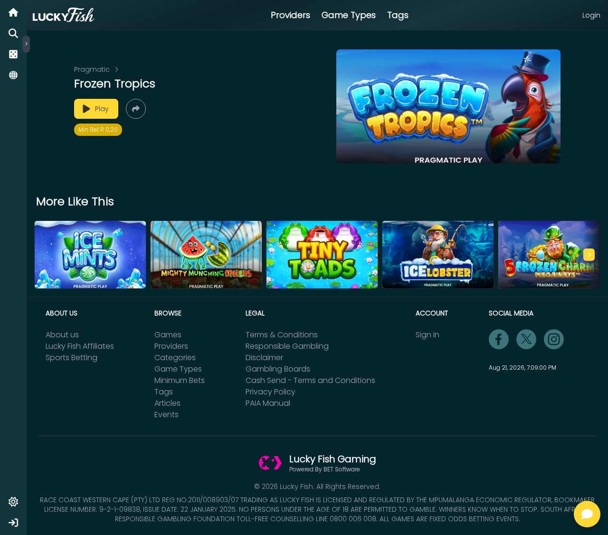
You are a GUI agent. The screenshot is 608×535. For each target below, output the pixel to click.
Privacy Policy (270, 391)
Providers (290, 15)
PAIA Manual (268, 403)
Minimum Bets (179, 380)
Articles (167, 403)
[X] (526, 339)
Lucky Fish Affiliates (80, 346)
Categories (175, 357)
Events (166, 414)
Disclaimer (264, 357)
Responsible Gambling (287, 346)
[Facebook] (499, 339)
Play (102, 109)
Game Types (349, 15)
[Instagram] (554, 339)
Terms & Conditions (282, 334)
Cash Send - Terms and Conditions (310, 380)
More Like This (75, 201)
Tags (397, 15)
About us (62, 334)
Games (167, 334)
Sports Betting (71, 357)
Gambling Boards (278, 368)
